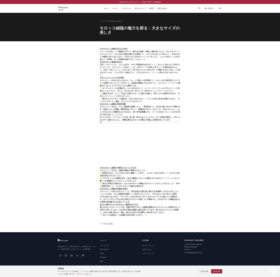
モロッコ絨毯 (122, 67)
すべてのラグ (104, 245)
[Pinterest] (65, 255)
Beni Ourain (104, 249)
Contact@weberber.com (193, 252)
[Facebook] (71, 255)
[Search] (199, 8)
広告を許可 (216, 271)
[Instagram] (60, 255)
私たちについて (140, 8)
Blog (151, 8)
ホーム (106, 8)
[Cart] (220, 8)
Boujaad (103, 257)
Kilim (101, 261)
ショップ (115, 8)
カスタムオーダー (148, 253)
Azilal (102, 253)
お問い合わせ (162, 8)
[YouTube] (82, 255)
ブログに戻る (106, 21)
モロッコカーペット (113, 207)
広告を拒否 (204, 271)
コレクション (126, 8)
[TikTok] (77, 255)
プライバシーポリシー (84, 274)
